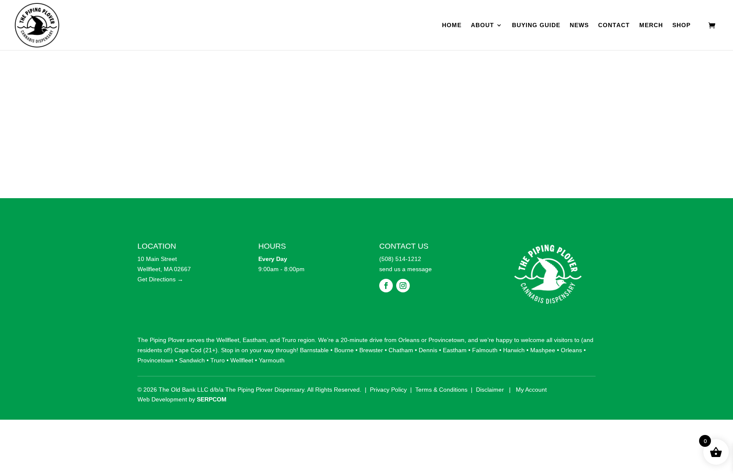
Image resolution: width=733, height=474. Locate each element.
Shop (681, 25)
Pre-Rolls (232, 66)
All (156, 66)
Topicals (423, 66)
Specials (576, 66)
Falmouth (485, 350)
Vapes (309, 66)
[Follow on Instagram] (403, 285)
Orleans (409, 340)
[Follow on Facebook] (386, 285)
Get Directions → (160, 279)
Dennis (428, 350)
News (579, 25)
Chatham (401, 350)
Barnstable (314, 350)
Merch (651, 25)
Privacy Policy (388, 389)
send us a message (405, 269)
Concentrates (347, 66)
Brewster (371, 350)
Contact (614, 25)
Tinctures (386, 66)
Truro (289, 340)
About (482, 25)
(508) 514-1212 (400, 258)
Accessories (500, 66)
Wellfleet (227, 340)
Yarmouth (272, 360)
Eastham (254, 340)
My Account (531, 389)
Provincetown (446, 340)
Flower (194, 66)
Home (452, 25)
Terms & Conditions (441, 389)
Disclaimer (490, 389)
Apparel (538, 66)
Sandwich (192, 360)
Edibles (271, 66)
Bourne (344, 350)
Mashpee (542, 350)
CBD (462, 66)
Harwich (514, 350)
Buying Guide (536, 25)
